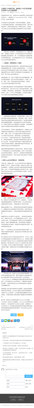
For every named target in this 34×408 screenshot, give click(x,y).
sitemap (31, 405)
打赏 (21, 314)
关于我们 (13, 399)
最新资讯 (15, 5)
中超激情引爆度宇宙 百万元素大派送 (8, 328)
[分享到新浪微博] (12, 320)
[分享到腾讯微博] (15, 320)
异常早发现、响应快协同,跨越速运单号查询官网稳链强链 (17, 340)
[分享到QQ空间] (9, 320)
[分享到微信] (5, 320)
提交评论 (28, 376)
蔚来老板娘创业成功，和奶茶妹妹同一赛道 (14, 357)
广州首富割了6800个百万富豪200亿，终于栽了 (14, 343)
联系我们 (21, 399)
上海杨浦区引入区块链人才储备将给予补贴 (26, 328)
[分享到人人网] (18, 320)
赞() (14, 314)
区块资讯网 (17, 2)
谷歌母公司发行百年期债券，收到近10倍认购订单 (15, 345)
